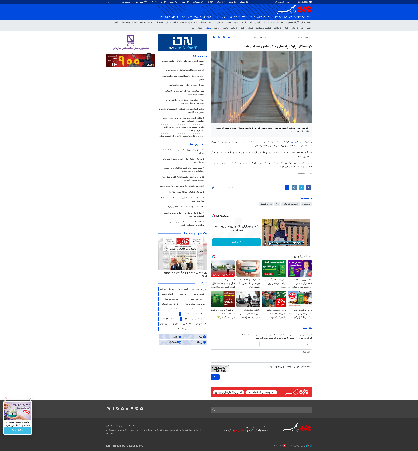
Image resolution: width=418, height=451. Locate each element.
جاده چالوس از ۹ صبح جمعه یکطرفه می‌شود (186, 207)
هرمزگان (208, 28)
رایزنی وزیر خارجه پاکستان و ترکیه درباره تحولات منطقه (181, 136)
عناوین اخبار (306, 22)
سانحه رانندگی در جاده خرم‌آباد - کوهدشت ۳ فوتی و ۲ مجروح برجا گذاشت (181, 111)
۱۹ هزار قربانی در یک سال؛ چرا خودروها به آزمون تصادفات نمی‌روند (184, 214)
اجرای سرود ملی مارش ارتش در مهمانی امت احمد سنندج (183, 78)
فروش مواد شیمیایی (169, 304)
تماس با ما (120, 425)
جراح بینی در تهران (198, 289)
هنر (290, 16)
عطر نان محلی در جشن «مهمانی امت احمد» (186, 85)
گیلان (242, 28)
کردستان (294, 28)
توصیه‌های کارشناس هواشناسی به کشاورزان (186, 192)
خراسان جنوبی (200, 22)
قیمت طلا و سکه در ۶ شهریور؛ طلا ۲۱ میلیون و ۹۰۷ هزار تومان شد (182, 199)
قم (302, 28)
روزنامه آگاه (183, 328)
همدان (199, 28)
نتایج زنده (154, 2)
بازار (230, 16)
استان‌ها (197, 16)
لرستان (234, 28)
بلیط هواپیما (169, 314)
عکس (190, 16)
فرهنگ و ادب (299, 16)
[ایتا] (108, 409)
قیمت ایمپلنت (196, 309)
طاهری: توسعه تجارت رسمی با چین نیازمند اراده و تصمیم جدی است (183, 129)
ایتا (162, 2)
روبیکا (172, 2)
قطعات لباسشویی (171, 309)
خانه (309, 16)
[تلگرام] (141, 409)
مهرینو (175, 323)
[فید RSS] (118, 409)
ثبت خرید (236, 242)
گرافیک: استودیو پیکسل (274, 446)
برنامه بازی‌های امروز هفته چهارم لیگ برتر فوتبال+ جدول (183, 151)
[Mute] (270, 244)
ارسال (215, 377)
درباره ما (132, 425)
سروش (231, 2)
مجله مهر (175, 16)
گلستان (250, 28)
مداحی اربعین (196, 299)
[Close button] (30, 399)
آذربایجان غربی (277, 22)
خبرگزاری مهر (296, 141)
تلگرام (242, 2)
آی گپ (219, 2)
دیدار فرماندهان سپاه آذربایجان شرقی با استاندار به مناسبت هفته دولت (183, 92)
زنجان (150, 22)
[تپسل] (213, 215)
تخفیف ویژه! (17, 430)
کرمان (286, 28)
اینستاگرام (197, 2)
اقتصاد (237, 16)
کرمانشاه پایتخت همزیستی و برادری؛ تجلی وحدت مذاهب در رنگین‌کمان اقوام (183, 120)
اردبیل (257, 22)
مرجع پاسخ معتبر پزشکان (194, 304)
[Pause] (265, 244)
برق (277, 204)
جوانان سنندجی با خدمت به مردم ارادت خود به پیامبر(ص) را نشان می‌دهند (184, 101)
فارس (116, 22)
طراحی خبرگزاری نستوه (298, 446)
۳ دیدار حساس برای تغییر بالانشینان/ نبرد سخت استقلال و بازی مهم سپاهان (184, 169)
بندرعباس (306, 204)
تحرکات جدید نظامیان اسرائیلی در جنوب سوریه (185, 70)
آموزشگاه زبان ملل (169, 318)
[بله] (137, 409)
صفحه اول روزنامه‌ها (195, 233)
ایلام (244, 22)
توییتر (183, 2)
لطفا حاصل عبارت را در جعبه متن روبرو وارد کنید (291, 366)
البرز (250, 22)
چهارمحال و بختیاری (216, 22)
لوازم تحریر (183, 289)
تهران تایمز (164, 323)
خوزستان (159, 22)
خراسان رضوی (186, 22)
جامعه (244, 16)
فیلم (183, 16)
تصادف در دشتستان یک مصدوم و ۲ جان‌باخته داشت (182, 186)
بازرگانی (109, 425)
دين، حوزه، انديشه (280, 16)
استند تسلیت (167, 294)
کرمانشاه (277, 28)
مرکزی (216, 28)
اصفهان (266, 22)
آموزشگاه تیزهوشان (194, 314)
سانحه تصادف (266, 204)
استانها (307, 37)
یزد (193, 28)
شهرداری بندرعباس (290, 204)
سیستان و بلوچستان (129, 22)
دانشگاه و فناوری (263, 16)
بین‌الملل (207, 16)
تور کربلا (183, 294)
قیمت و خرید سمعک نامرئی (194, 323)
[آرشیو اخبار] (113, 409)
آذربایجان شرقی (292, 22)
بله (208, 2)
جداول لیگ (140, 2)
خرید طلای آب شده (168, 289)
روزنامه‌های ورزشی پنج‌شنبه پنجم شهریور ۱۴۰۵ (181, 272)
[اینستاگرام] (132, 409)
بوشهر (236, 22)
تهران (229, 22)
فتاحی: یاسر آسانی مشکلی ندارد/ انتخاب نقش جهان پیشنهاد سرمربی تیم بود (182, 178)
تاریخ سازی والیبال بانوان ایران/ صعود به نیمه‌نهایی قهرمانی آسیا (183, 161)
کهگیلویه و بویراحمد (263, 28)
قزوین (308, 28)
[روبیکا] (123, 409)
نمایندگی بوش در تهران (194, 318)
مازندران (225, 28)
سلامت (252, 16)
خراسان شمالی (172, 22)
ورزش (224, 16)
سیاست (216, 16)
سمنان (143, 22)
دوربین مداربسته (171, 299)
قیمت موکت (199, 294)
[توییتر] (127, 409)
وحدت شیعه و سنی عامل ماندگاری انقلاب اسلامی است (183, 63)
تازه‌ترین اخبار (199, 56)
